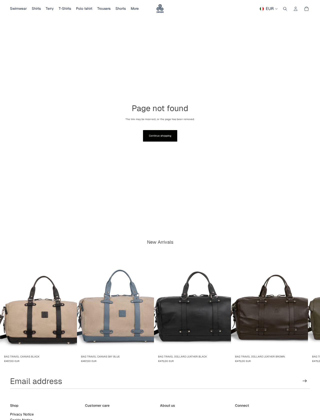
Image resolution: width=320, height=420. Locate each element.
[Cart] (306, 8)
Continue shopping (160, 135)
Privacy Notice (22, 414)
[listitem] (134, 9)
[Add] (69, 345)
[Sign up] (305, 381)
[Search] (285, 8)
